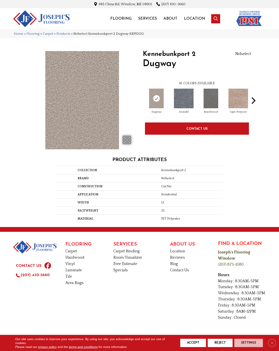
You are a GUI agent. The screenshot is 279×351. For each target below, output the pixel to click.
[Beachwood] (210, 98)
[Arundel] (184, 98)
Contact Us (197, 128)
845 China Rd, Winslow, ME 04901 (125, 4)
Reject (220, 342)
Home (18, 34)
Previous (140, 94)
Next (253, 94)
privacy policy (47, 347)
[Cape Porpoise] (238, 98)
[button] (215, 18)
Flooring (33, 34)
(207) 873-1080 (231, 264)
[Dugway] (156, 98)
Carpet (48, 34)
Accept (193, 342)
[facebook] (48, 266)
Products (63, 34)
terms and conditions (83, 347)
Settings (248, 342)
